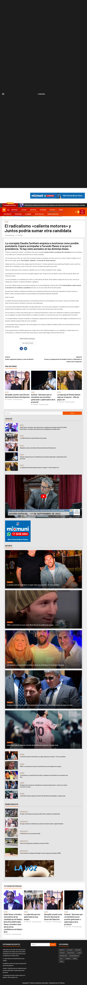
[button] (8, 210)
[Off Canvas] (3, 94)
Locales (23, 210)
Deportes (14, 210)
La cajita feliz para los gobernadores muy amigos (33, 438)
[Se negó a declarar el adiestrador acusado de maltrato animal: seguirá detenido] (11, 822)
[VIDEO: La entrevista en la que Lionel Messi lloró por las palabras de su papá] (43, 609)
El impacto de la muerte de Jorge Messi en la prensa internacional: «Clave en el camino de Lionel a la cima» (40, 705)
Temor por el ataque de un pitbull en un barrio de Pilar (34, 843)
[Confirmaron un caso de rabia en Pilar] (11, 832)
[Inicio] (4, 210)
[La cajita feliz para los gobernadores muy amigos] (11, 437)
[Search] (76, 212)
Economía (43, 210)
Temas (61, 210)
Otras (61, 958)
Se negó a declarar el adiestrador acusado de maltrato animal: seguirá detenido (41, 823)
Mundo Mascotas (53, 214)
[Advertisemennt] (57, 195)
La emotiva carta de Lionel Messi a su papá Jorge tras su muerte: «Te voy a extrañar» (33, 585)
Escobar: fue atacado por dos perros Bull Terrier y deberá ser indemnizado (40, 814)
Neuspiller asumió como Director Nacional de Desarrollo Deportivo (38, 448)
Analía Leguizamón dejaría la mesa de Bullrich (19, 358)
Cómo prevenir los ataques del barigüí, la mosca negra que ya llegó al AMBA (40, 853)
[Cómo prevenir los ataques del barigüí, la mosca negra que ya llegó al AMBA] (11, 852)
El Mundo (28, 214)
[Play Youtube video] (43, 496)
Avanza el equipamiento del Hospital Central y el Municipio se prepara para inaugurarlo (63, 359)
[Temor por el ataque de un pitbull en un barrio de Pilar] (11, 842)
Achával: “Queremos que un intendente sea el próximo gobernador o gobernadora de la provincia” (73, 919)
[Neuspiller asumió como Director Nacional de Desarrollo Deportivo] (17, 380)
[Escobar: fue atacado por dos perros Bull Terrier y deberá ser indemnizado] (11, 813)
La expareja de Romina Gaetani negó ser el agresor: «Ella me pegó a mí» (68, 397)
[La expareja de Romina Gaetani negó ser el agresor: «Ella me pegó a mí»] (69, 380)
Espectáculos (39, 214)
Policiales (18, 214)
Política (52, 210)
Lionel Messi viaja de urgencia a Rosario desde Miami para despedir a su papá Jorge (32, 745)
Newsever (52, 983)
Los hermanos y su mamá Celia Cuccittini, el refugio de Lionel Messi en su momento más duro (35, 665)
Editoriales (7, 214)
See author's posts (27, 343)
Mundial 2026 (63, 955)
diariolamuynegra (10, 235)
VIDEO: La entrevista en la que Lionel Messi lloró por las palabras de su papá (30, 625)
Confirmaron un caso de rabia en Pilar (30, 833)
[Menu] (8, 210)
